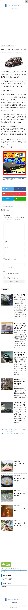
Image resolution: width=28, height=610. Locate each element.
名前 (5, 241)
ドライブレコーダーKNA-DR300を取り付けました (20, 326)
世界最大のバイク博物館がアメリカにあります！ (19, 381)
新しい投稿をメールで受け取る (11, 278)
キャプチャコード (8, 267)
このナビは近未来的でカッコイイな (14, 433)
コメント (6, 222)
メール (6, 247)
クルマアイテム (9, 206)
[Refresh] (15, 259)
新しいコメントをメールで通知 (11, 273)
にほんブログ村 (5, 568)
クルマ (4, 206)
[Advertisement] (14, 25)
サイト (5, 253)
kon (8, 210)
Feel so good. (14, 602)
